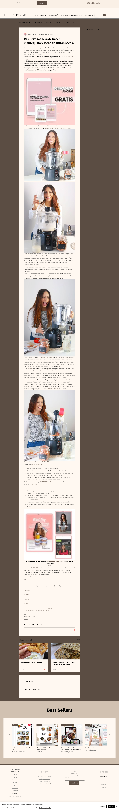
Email (18, 2)
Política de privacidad (45, 808)
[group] (59, 738)
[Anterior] (10, 735)
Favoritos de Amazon (15, 796)
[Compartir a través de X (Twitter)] (29, 624)
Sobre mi (14, 793)
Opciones (102, 806)
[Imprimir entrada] (42, 624)
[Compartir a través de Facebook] (24, 624)
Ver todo (78, 639)
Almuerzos (58, 22)
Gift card (14, 780)
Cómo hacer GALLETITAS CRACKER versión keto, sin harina (65, 664)
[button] (104, 14)
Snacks (25, 614)
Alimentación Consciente (30, 616)
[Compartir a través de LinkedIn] (33, 624)
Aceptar (111, 806)
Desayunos (38, 22)
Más (74, 22)
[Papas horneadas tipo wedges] (33, 651)
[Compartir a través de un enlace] (37, 624)
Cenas (67, 22)
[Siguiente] (109, 735)
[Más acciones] (74, 34)
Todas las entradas (25, 22)
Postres (48, 22)
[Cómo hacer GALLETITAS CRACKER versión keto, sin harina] (65, 651)
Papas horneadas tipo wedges (32, 663)
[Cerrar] (117, 806)
